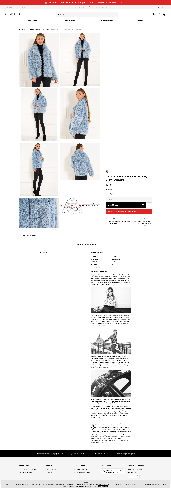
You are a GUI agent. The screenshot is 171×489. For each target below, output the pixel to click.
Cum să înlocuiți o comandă (81, 469)
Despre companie (51, 469)
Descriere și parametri (30, 235)
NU (95, 486)
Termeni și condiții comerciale (27, 469)
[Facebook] (130, 476)
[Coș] (164, 14)
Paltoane (45, 30)
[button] (168, 3)
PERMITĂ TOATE (103, 486)
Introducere (22, 30)
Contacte (49, 472)
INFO (91, 486)
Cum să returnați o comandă (82, 472)
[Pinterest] (134, 476)
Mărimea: (109, 189)
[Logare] (154, 14)
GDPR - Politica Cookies (25, 472)
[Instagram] (138, 476)
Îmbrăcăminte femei (34, 30)
